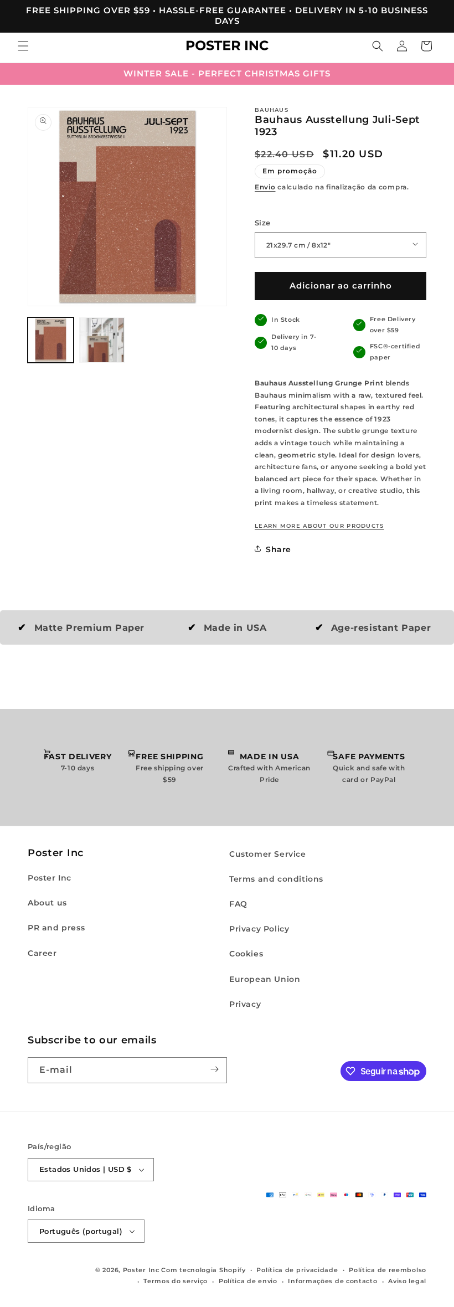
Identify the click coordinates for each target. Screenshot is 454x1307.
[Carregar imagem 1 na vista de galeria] (51, 340)
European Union (264, 979)
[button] (23, 47)
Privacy (245, 1004)
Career (42, 953)
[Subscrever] (214, 1070)
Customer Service (267, 854)
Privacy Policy (259, 929)
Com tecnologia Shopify (203, 1270)
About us (47, 903)
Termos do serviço (175, 1281)
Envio (265, 187)
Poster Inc (49, 878)
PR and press (56, 928)
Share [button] (278, 549)
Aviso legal (407, 1281)
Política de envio (248, 1281)
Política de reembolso (387, 1270)
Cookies (246, 954)
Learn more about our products (319, 525)
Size (263, 222)
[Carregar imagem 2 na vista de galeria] (102, 340)
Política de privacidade (297, 1270)
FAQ (238, 904)
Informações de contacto (332, 1281)
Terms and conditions (276, 879)
